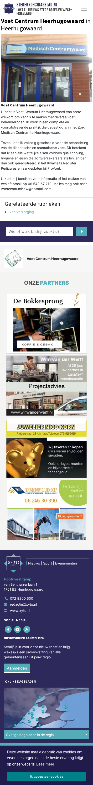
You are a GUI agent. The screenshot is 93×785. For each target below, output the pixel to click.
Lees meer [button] (45, 764)
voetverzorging (22, 212)
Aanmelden (17, 668)
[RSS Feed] (27, 629)
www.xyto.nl (20, 610)
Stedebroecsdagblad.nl (36, 4)
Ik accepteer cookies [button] (46, 776)
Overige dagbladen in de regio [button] (30, 735)
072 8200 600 (21, 598)
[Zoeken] (81, 231)
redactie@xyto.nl (23, 604)
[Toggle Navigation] (84, 8)
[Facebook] (8, 629)
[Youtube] (17, 629)
